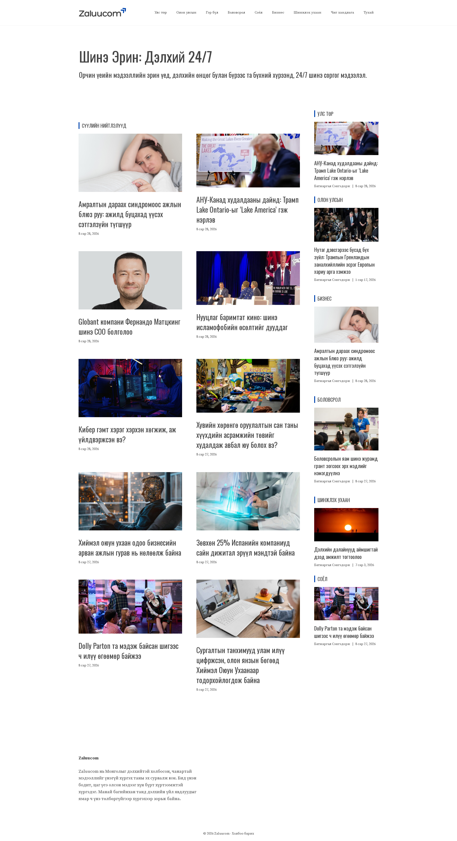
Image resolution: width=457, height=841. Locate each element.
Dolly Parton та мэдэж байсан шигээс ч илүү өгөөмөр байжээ (129, 650)
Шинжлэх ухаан (307, 12)
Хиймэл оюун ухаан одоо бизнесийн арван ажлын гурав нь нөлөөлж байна (130, 547)
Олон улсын (186, 12)
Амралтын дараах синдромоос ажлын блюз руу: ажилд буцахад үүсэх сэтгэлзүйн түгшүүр (130, 214)
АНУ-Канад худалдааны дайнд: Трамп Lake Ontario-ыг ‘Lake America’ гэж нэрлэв (247, 209)
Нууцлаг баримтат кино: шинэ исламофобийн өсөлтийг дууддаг (242, 322)
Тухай (369, 12)
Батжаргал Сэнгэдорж (332, 186)
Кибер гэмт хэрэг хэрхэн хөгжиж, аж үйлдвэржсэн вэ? (127, 434)
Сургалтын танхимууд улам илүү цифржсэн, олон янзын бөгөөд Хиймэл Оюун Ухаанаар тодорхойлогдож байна (240, 665)
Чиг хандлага (342, 12)
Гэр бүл (212, 12)
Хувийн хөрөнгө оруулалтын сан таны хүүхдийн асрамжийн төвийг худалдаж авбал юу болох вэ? (247, 434)
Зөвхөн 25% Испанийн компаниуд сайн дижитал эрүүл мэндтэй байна (245, 547)
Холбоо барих (243, 833)
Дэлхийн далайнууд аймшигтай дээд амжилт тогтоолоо (346, 552)
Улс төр (160, 12)
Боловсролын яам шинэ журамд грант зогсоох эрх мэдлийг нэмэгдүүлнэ (346, 466)
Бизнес (278, 12)
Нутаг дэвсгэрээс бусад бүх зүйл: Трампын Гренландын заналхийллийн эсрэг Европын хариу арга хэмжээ (344, 260)
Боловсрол (236, 12)
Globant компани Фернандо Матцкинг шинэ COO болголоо (129, 326)
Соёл (259, 12)
